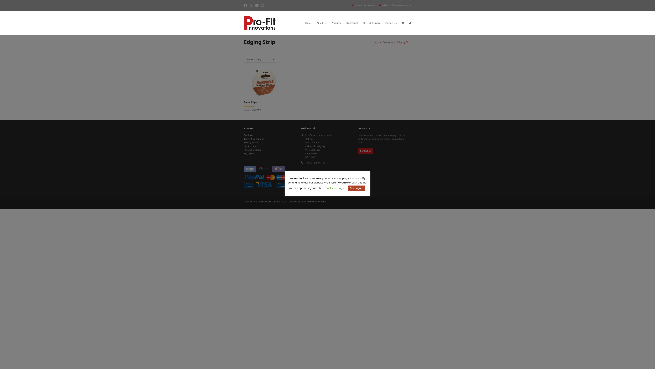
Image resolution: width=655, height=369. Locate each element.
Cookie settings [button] (335, 188)
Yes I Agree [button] (356, 188)
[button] (402, 23)
